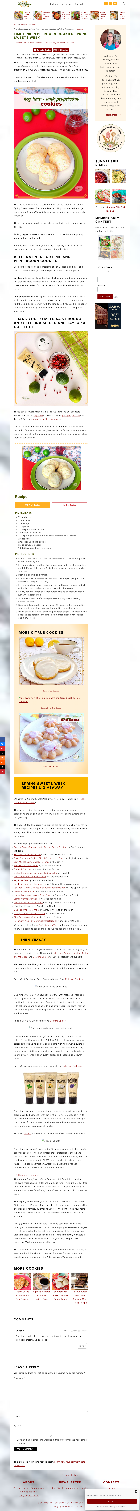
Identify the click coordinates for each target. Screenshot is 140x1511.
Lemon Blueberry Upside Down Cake (32, 895)
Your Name (101, 285)
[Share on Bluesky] (2, 744)
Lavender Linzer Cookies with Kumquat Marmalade (39, 888)
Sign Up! (56, 1488)
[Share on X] (2, 753)
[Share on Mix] (2, 758)
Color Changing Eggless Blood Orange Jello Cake (39, 858)
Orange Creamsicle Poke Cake (29, 913)
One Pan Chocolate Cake (26, 910)
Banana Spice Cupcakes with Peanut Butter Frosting (40, 847)
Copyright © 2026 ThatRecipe (70, 1506)
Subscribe (80, 4)
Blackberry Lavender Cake (27, 854)
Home (16, 24)
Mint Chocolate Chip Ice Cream (30, 876)
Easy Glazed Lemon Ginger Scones (32, 862)
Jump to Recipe (43, 50)
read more (80, 29)
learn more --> (113, 115)
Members (66, 4)
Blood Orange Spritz (51, 766)
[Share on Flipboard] (2, 748)
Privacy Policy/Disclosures (28, 1488)
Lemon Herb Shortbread (51, 708)
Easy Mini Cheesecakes (26, 865)
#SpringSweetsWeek (47, 925)
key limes (38, 415)
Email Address (103, 276)
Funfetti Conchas (22, 869)
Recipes (54, 4)
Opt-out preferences (103, 1507)
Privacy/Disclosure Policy (118, 1507)
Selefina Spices (41, 957)
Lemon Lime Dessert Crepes (28, 902)
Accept (112, 1501)
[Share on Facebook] (2, 739)
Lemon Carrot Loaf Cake (26, 899)
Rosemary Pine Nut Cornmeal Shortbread (35, 921)
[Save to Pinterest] (2, 771)
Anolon (77, 953)
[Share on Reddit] (2, 762)
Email (17, 1426)
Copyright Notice (29, 1495)
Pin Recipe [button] (71, 505)
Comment (19, 1378)
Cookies (32, 24)
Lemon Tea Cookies (51, 691)
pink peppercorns (71, 415)
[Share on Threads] (2, 767)
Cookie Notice (28, 1492)
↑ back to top (70, 1475)
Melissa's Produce (63, 953)
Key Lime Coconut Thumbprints (30, 884)
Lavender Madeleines (25, 891)
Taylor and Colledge (71, 1066)
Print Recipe (62, 50)
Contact (111, 1488)
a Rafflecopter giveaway (26, 1175)
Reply (82, 1346)
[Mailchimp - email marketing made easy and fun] (115, 298)
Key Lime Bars (21, 880)
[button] (136, 1492)
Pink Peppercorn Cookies (27, 917)
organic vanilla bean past (46, 419)
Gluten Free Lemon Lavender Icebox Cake (35, 873)
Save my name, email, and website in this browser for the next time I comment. (52, 1442)
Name (17, 1416)
